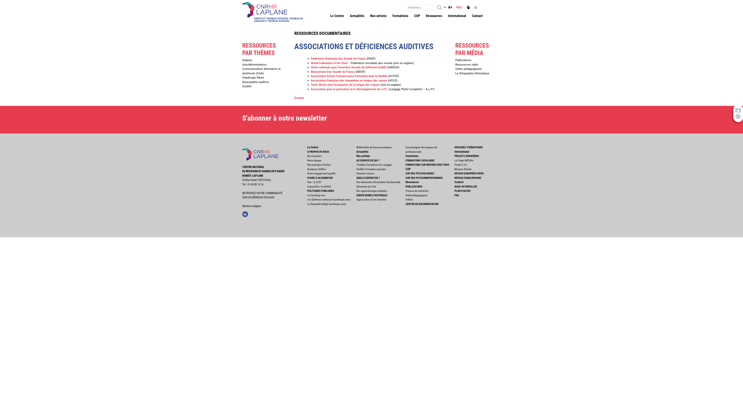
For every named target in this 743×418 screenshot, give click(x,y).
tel (738, 116)
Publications (463, 60)
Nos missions (314, 156)
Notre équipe (314, 160)
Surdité (246, 86)
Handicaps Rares (253, 77)
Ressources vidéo (466, 64)
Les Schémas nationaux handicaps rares (328, 199)
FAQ (457, 195)
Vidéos (409, 199)
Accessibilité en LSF (468, 7)
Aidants (247, 60)
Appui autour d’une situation (371, 199)
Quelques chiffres (316, 169)
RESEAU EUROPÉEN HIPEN (469, 173)
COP (417, 16)
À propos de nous (318, 151)
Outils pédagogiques (468, 69)
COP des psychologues (420, 173)
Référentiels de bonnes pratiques (374, 147)
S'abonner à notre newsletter (284, 118)
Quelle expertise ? (368, 177)
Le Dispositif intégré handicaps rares (326, 204)
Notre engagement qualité (321, 173)
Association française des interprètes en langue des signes (349, 80)
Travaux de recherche (417, 190)
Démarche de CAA (366, 186)
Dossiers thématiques (469, 147)
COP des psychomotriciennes (424, 177)
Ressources (434, 16)
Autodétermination (254, 64)
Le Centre (337, 16)
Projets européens (467, 156)
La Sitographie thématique (472, 73)
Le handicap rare (316, 195)
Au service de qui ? (367, 160)
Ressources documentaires (322, 33)
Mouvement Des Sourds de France (333, 72)
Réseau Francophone (468, 177)
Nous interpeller (466, 186)
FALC (459, 7)
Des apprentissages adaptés (371, 190)
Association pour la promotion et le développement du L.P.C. (349, 89)
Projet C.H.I (461, 164)
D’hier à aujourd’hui (320, 177)
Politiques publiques (320, 190)
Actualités (357, 16)
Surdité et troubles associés (371, 169)
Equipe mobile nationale (371, 195)
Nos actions (378, 16)
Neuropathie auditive (255, 82)
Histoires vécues (365, 173)
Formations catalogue (420, 160)
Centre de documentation (422, 204)
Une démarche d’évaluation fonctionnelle (378, 182)
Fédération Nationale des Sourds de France (338, 58)
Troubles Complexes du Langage (374, 164)
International (457, 16)
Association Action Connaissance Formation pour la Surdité (349, 76)
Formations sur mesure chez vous (427, 164)
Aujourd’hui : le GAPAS (319, 186)
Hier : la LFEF (314, 182)
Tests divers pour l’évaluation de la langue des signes (345, 85)
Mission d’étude (463, 169)
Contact (477, 16)
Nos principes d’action (319, 164)
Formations (400, 16)
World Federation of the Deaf (329, 63)
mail (738, 110)
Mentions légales (251, 206)
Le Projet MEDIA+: (464, 160)
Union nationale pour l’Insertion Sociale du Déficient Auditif (348, 67)
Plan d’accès (463, 190)
